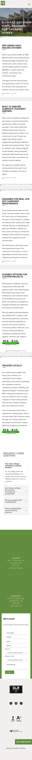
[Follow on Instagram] (16, 703)
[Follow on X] (11, 703)
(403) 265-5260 (16, 568)
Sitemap (23, 748)
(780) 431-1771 (16, 606)
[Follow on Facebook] (21, 703)
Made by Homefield (12, 748)
